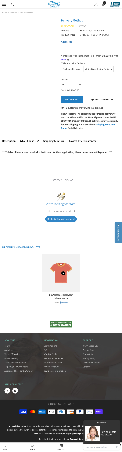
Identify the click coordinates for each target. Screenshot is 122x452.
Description (9, 141)
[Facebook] (7, 391)
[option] (61, 281)
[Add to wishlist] (63, 273)
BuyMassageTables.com (92, 30)
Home (4, 12)
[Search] (12, 4)
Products (13, 12)
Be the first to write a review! (61, 219)
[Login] (96, 4)
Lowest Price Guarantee (82, 141)
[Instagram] (15, 391)
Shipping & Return (54, 141)
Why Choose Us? (29, 141)
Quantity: (65, 79)
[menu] (4, 4)
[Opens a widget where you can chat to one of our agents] (101, 435)
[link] (102, 99)
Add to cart (72, 99)
